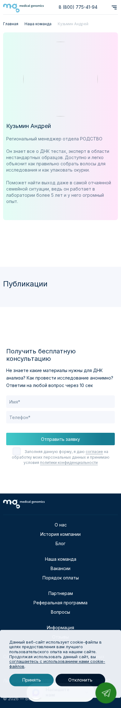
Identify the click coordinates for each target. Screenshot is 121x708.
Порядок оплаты (61, 577)
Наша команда (60, 559)
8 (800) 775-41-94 (78, 7)
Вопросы (60, 612)
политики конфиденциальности (69, 462)
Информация (60, 627)
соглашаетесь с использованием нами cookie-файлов (57, 664)
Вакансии (60, 568)
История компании (60, 534)
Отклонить (80, 680)
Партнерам (60, 593)
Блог (60, 543)
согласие (94, 451)
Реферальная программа (60, 602)
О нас (61, 524)
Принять (31, 680)
